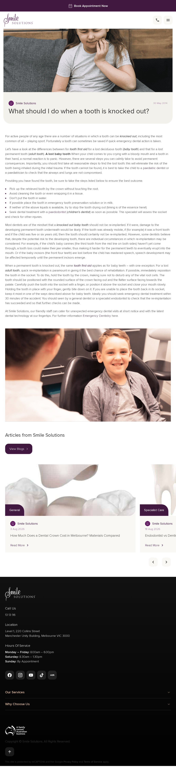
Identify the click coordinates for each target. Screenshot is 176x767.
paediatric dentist (154, 168)
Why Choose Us (17, 704)
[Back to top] (9, 751)
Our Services (15, 692)
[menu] (168, 20)
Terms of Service (93, 761)
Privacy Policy (71, 761)
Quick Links (13, 721)
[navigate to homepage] (18, 20)
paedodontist (57, 212)
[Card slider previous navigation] (153, 562)
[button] (18, 449)
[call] (157, 20)
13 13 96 (10, 615)
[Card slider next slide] (166, 562)
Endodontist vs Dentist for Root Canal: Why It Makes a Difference (58, 536)
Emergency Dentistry (97, 316)
